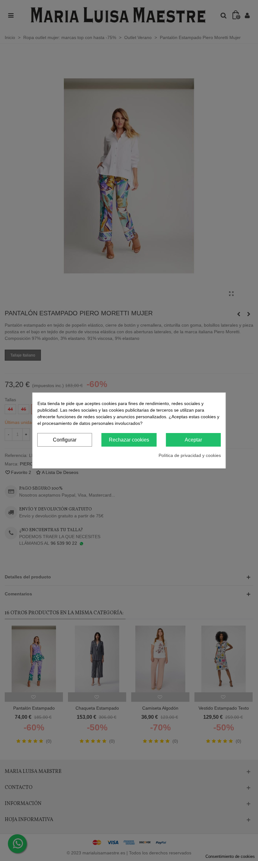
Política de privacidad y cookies (190, 455)
